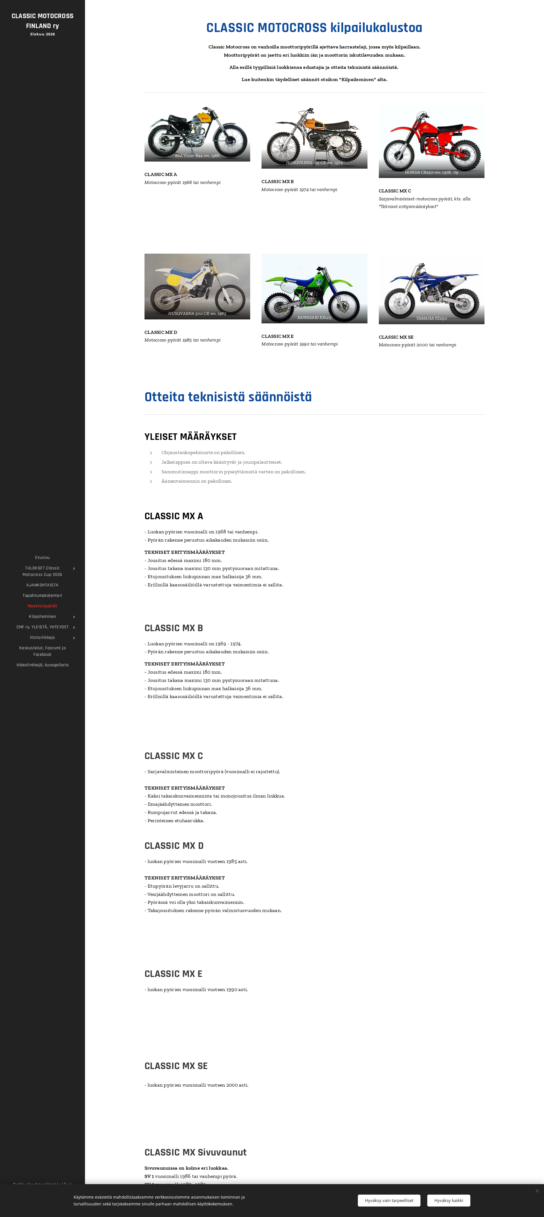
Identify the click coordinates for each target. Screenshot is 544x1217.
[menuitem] (42, 557)
